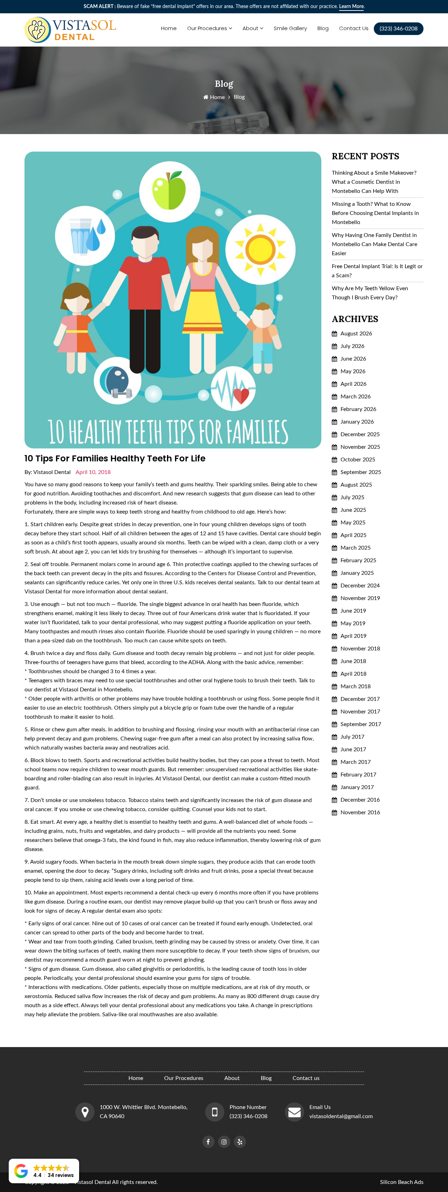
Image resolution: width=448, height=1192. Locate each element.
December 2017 (360, 699)
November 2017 (360, 711)
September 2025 (361, 472)
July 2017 (352, 737)
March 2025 (356, 548)
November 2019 (360, 598)
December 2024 (360, 585)
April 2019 (353, 636)
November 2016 (360, 812)
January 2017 (357, 787)
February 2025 (358, 560)
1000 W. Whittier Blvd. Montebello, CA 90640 (144, 1111)
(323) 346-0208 (248, 1116)
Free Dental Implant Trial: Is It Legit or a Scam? (377, 271)
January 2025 (357, 573)
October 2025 (358, 459)
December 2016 (360, 800)
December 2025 (360, 434)
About (250, 28)
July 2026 (352, 346)
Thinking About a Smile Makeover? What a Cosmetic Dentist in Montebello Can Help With (374, 182)
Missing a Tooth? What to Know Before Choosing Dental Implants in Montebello (375, 213)
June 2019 (353, 611)
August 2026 (356, 333)
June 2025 (353, 510)
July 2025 (352, 497)
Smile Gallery (290, 28)
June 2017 (353, 749)
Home (169, 28)
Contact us (354, 28)
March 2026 (356, 396)
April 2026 (353, 384)
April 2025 (353, 535)
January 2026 (357, 422)
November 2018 (360, 648)
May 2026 (353, 371)
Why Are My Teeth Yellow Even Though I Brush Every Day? (370, 293)
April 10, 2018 (93, 472)
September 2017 (361, 724)
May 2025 (353, 522)
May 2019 (353, 623)
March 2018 (356, 686)
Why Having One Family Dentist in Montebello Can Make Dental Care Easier (374, 244)
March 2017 (356, 762)
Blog (323, 28)
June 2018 (353, 661)
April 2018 (353, 674)
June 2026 (353, 359)
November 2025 (360, 447)
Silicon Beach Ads (402, 1182)
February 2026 (358, 409)
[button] (44, 1171)
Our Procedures (207, 28)
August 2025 (356, 485)
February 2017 (358, 775)
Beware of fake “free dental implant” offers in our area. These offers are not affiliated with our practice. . (224, 6)
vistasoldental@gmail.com (341, 1116)
